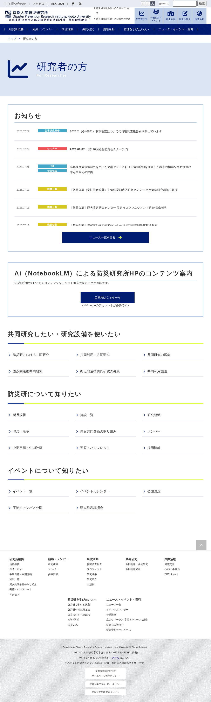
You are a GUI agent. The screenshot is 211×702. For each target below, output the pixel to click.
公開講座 (154, 491)
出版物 (90, 584)
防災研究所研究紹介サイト (105, 692)
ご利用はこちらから (108, 297)
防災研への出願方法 (79, 609)
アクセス (14, 594)
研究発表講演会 (91, 508)
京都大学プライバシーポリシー (105, 684)
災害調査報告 (94, 564)
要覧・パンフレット (95, 448)
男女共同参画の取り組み (98, 431)
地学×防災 (73, 619)
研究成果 (92, 574)
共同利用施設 (157, 371)
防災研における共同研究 (31, 355)
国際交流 (169, 564)
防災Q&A (73, 624)
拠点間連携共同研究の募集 (100, 371)
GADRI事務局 (172, 569)
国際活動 (109, 29)
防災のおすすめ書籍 (79, 614)
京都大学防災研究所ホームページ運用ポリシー (105, 673)
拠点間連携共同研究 (27, 371)
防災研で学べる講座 (79, 604)
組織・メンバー (43, 29)
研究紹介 (92, 579)
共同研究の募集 (158, 355)
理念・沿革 (21, 431)
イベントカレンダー (95, 491)
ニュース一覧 (113, 604)
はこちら (124, 657)
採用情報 (154, 448)
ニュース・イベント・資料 (176, 29)
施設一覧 (86, 415)
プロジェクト (94, 569)
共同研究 (88, 29)
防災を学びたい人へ (137, 29)
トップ (12, 38)
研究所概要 (16, 29)
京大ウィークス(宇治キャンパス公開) (127, 619)
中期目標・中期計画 (27, 448)
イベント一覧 (23, 491)
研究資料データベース (118, 629)
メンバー (154, 431)
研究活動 (67, 29)
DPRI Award (171, 574)
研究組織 (154, 415)
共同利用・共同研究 (95, 355)
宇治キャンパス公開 (27, 508)
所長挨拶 (19, 415)
